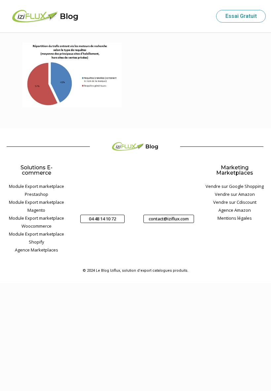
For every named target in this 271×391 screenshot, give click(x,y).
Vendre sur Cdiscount (234, 202)
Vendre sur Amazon (235, 194)
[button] (205, 16)
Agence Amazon (234, 210)
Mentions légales (234, 218)
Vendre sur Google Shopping (235, 186)
